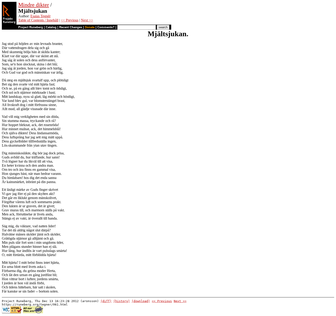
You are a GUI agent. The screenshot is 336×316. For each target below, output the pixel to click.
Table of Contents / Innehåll (38, 20)
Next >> (87, 20)
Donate (90, 27)
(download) (141, 301)
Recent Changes (70, 27)
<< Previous (69, 20)
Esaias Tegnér (40, 16)
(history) (121, 301)
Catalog (51, 27)
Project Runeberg (30, 27)
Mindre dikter (33, 5)
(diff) (106, 301)
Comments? (106, 27)
